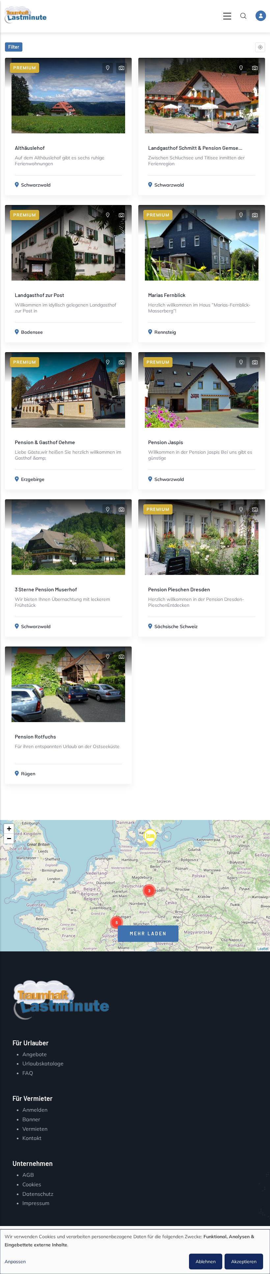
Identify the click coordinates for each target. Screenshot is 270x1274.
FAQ (27, 1073)
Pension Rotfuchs (35, 736)
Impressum (35, 1203)
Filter (13, 47)
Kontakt (31, 1138)
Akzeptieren (243, 1261)
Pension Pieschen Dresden (179, 589)
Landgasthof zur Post (39, 295)
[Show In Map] (107, 68)
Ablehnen (206, 1261)
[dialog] (135, 1251)
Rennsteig (165, 332)
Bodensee (32, 332)
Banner (31, 1119)
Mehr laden (148, 933)
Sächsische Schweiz (176, 626)
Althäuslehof (30, 148)
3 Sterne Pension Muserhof (46, 589)
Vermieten (34, 1129)
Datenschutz (37, 1194)
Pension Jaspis (165, 442)
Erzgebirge (32, 479)
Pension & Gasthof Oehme (45, 442)
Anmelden (34, 1109)
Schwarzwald (36, 185)
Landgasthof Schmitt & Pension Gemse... (195, 148)
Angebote (34, 1054)
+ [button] (9, 829)
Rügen (28, 774)
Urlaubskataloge (43, 1063)
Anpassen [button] (15, 1261)
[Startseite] (25, 15)
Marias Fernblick (166, 295)
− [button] (9, 838)
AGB (28, 1175)
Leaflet (262, 948)
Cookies (31, 1184)
